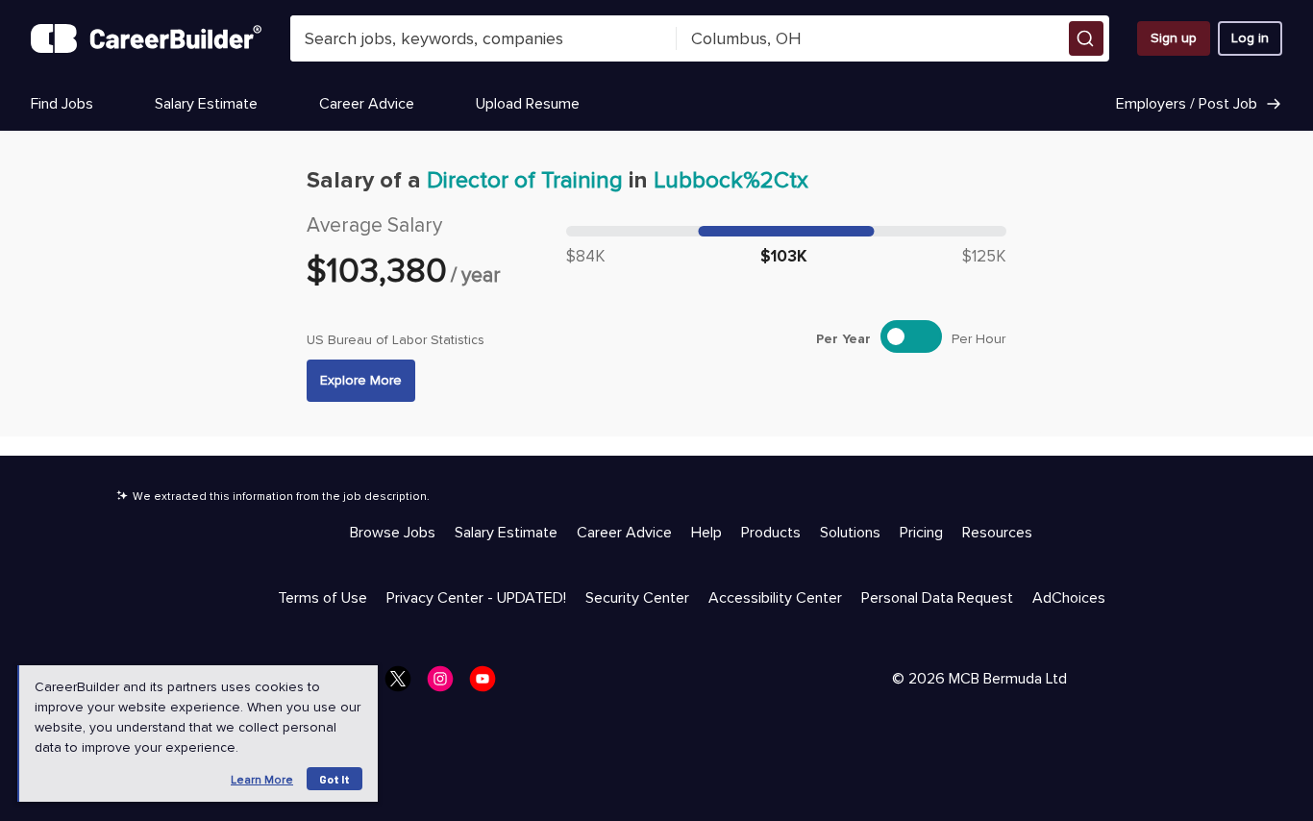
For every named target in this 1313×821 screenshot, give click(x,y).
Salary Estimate (206, 103)
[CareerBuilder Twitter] (404, 684)
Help (706, 532)
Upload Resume (528, 103)
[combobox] (483, 38)
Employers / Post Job (1186, 103)
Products (771, 532)
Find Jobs (62, 103)
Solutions (850, 532)
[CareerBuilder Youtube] (488, 684)
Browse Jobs (392, 532)
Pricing (921, 532)
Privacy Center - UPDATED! (476, 598)
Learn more (262, 780)
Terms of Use (322, 598)
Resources (997, 532)
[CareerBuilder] (146, 38)
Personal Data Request (937, 598)
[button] (1086, 38)
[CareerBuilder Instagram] (446, 684)
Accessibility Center (775, 598)
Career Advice (366, 103)
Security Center (637, 598)
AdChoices (1068, 598)
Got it (334, 778)
